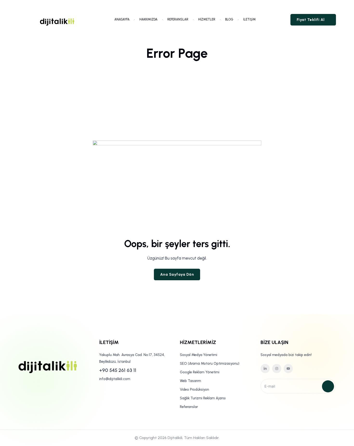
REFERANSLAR (177, 19)
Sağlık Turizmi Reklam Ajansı (203, 398)
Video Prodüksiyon (194, 389)
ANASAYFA (122, 19)
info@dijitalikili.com (114, 379)
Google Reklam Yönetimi (199, 372)
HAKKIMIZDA (148, 19)
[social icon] (265, 368)
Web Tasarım (190, 381)
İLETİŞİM (249, 19)
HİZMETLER (206, 19)
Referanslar (189, 407)
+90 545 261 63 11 (117, 370)
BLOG (229, 19)
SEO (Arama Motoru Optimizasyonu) (209, 363)
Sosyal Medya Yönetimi (198, 355)
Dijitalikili (175, 437)
